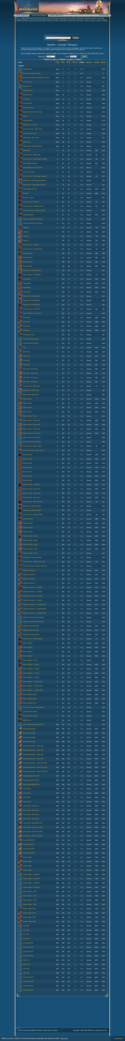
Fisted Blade (27, 279)
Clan (61, 18)
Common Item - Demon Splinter (33, 638)
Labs (53, 20)
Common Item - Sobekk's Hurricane (34, 561)
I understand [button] (118, 1038)
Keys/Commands (41, 20)
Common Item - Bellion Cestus (32, 446)
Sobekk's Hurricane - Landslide (32, 587)
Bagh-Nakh (26, 150)
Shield (82, 53)
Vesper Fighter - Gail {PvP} (31, 874)
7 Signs (92, 20)
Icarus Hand (27, 788)
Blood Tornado (27, 454)
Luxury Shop (32, 20)
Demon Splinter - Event (30, 660)
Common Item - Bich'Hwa (31, 201)
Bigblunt (28, 53)
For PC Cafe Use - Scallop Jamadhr (34, 210)
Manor (57, 20)
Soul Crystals (63, 20)
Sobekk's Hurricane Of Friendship (33, 617)
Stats (36, 18)
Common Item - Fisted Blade (32, 274)
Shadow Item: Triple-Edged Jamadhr (34, 180)
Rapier (93, 53)
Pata (24, 347)
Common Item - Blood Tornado (32, 501)
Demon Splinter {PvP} (29, 694)
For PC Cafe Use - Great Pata (32, 313)
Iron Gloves (26, 99)
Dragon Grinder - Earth (30, 536)
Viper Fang (26, 142)
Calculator (104, 20)
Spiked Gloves (27, 94)
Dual (59, 53)
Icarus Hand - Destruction (31, 805)
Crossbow (48, 53)
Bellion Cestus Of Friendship (32, 437)
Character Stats (72, 20)
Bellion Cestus (27, 399)
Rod (97, 53)
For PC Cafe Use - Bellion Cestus (33, 450)
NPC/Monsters (80, 18)
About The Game (103, 15)
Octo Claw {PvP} (28, 943)
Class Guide (80, 20)
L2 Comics (98, 20)
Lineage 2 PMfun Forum (56, 15)
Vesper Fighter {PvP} (29, 908)
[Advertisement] (62, 27)
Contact (55, 1030)
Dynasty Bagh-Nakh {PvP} (31, 775)
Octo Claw (26, 925)
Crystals (96, 62)
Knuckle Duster (27, 253)
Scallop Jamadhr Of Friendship (32, 219)
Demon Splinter (28, 643)
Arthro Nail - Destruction (30, 369)
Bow (43, 53)
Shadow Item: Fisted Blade (31, 296)
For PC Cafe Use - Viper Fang (32, 129)
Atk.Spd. (89, 62)
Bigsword (34, 53)
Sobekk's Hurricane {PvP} (31, 626)
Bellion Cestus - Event (30, 416)
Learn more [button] (64, 1038)
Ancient (23, 53)
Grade (57, 62)
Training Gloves (28, 90)
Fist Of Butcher (27, 103)
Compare (56, 18)
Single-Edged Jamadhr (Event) (32, 167)
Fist (78, 53)
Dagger (55, 53)
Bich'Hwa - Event (28, 197)
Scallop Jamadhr (28, 214)
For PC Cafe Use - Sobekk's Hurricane (35, 566)
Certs (68, 18)
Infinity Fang (27, 720)
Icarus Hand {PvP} (28, 840)
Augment (31, 18)
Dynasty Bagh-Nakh (29, 728)
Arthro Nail (26, 351)
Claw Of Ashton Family (30, 711)
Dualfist (71, 53)
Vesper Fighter (27, 857)
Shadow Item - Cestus (30, 124)
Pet (86, 53)
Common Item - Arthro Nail (31, 386)
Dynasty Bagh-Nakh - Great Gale (33, 746)
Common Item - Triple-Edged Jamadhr (35, 176)
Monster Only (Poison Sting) (31, 73)
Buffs (64, 18)
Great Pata (26, 317)
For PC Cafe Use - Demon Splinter (33, 707)
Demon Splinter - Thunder (31, 664)
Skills (51, 18)
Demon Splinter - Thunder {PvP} (33, 681)
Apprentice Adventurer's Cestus (32, 112)
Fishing (49, 20)
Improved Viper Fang (29, 133)
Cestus (25, 116)
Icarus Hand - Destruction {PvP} (33, 823)
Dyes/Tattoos (25, 20)
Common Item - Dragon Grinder (33, 514)
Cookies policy (47, 1030)
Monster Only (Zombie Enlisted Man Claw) (36, 77)
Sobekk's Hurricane (29, 570)
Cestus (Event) (27, 120)
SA (27, 18)
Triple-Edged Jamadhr (30, 189)
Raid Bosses (88, 18)
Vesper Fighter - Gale (29, 891)
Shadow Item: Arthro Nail (30, 390)
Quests (94, 18)
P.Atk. (63, 62)
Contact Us (24, 15)
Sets (48, 18)
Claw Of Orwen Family (30, 716)
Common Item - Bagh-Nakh (31, 154)
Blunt (39, 53)
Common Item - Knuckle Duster (32, 249)
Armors (44, 18)
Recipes (73, 18)
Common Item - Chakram (31, 244)
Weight (103, 62)
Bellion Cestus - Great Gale (31, 420)
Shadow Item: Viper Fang (31, 137)
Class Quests (100, 18)
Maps (19, 20)
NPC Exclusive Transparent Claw (33, 724)
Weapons (23, 18)
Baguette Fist (27, 86)
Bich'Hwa (26, 193)
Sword (101, 53)
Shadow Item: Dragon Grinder (32, 557)
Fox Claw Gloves (28, 107)
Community (26, 1030)
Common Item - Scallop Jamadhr (33, 206)
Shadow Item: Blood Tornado (32, 506)
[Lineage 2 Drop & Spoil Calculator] (28, 13)
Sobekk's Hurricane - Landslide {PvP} (34, 604)
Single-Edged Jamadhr (30, 163)
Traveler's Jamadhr (29, 172)
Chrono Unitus (27, 82)
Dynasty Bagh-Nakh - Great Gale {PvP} (35, 763)
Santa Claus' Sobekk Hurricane (32, 146)
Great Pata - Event (29, 334)
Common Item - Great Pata (31, 309)
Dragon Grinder (28, 518)
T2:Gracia (86, 20)
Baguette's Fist (27, 69)
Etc (75, 53)
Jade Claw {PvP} (28, 977)
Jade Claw (26, 960)
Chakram (26, 227)
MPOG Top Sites (36, 1030)
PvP (40, 18)
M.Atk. (69, 62)
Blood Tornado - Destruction (31, 484)
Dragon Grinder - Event (30, 553)
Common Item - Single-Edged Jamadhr (35, 159)
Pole (89, 53)
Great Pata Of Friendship (31, 339)
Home (18, 15)
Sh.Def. (75, 62)
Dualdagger (64, 53)
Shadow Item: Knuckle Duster (32, 270)
